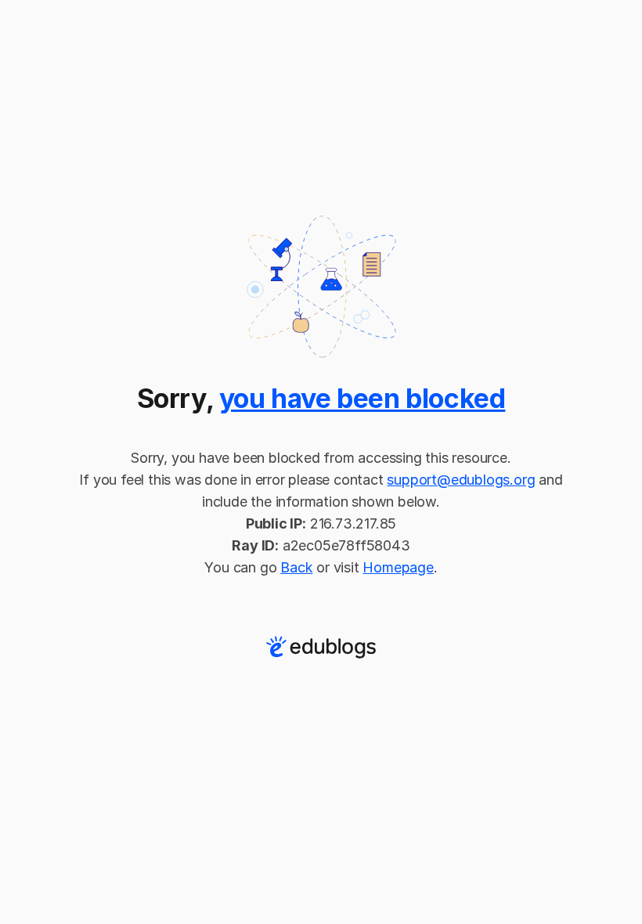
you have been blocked (362, 398)
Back (296, 567)
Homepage (397, 567)
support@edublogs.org (461, 479)
